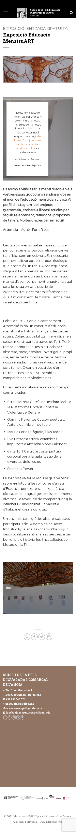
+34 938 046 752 (16, 699)
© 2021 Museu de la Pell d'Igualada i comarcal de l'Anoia (37, 816)
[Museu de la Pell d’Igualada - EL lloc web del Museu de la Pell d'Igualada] (39, 13)
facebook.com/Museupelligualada (28, 712)
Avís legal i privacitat (25, 821)
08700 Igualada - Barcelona (23, 694)
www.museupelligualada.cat (25, 708)
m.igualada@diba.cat (20, 703)
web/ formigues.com (51, 821)
